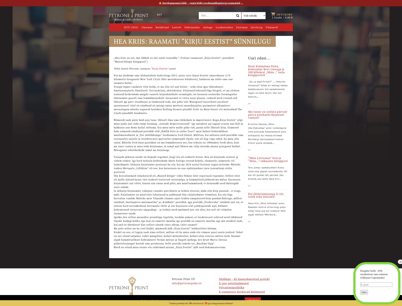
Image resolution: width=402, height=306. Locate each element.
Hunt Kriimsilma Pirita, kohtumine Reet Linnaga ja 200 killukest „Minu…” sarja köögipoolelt (266, 70)
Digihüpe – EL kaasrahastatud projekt (244, 279)
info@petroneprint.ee (187, 283)
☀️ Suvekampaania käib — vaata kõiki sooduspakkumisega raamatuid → (201, 3)
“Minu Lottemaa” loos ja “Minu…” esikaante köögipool (268, 159)
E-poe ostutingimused (234, 283)
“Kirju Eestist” (159, 68)
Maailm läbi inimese (128, 19)
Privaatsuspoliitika (231, 287)
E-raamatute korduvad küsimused (242, 291)
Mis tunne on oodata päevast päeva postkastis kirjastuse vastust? (267, 114)
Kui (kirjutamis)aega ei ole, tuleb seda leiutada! (266, 195)
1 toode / (282, 16)
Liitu (364, 292)
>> (249, 103)
